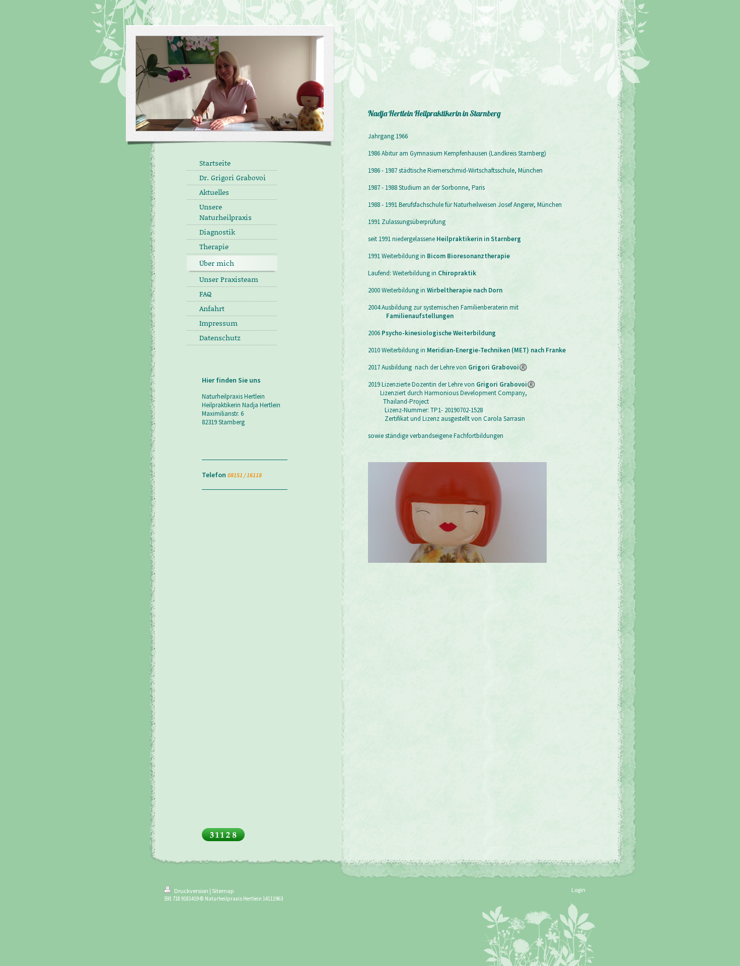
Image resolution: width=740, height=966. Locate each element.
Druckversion (191, 891)
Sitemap (223, 891)
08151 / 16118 (245, 475)
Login (578, 890)
